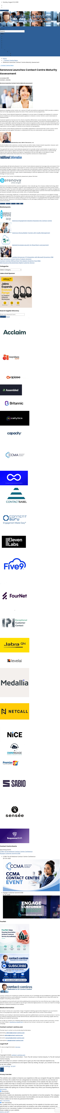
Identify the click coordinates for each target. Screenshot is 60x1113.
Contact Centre (15, 259)
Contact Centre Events (10, 42)
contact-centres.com (18, 1055)
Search (2, 29)
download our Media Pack (16, 1022)
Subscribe (6, 46)
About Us (8, 50)
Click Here (17, 1047)
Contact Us (6, 48)
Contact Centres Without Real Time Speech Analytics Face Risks (20, 261)
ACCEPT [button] (13, 1066)
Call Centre (6, 259)
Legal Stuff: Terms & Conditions (19, 52)
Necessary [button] (3, 1089)
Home (5, 36)
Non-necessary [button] (5, 1101)
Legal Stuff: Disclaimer (19, 53)
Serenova (28, 259)
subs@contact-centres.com (15, 1040)
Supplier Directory (8, 38)
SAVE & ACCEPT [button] (4, 1112)
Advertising (6, 44)
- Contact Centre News (7, 65)
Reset (8, 317)
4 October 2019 (4, 78)
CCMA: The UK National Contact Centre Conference (16, 851)
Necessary (5, 1091)
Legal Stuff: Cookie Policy (19, 55)
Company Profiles (8, 40)
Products (22, 259)
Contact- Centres (5, 80)
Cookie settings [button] (5, 1066)
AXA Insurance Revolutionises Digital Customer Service (17, 263)
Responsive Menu (4, 10)
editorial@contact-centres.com (15, 1033)
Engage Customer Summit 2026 (10, 853)
